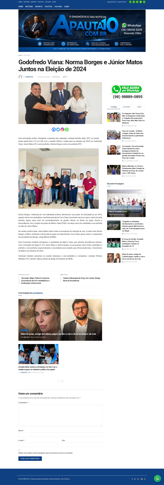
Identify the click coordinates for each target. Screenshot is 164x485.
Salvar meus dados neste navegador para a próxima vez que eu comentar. (45, 453)
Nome (21, 430)
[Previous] (58, 381)
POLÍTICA (41, 2)
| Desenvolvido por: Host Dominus (59, 479)
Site (63, 440)
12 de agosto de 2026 (36, 372)
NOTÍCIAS (26, 2)
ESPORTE (34, 2)
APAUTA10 (29, 77)
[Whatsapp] (67, 129)
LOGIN (54, 2)
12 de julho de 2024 (43, 77)
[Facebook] (54, 129)
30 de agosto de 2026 (117, 214)
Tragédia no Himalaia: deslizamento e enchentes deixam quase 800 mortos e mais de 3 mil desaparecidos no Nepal (133, 226)
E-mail (21, 440)
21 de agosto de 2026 (39, 337)
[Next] (62, 381)
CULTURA (48, 2)
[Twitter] (58, 129)
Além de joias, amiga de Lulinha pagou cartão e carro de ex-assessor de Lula (58, 334)
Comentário (23, 403)
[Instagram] (62, 129)
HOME (20, 2)
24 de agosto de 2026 (130, 249)
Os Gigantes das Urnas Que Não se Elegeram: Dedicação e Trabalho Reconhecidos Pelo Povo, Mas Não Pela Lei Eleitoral (133, 118)
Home (20, 55)
